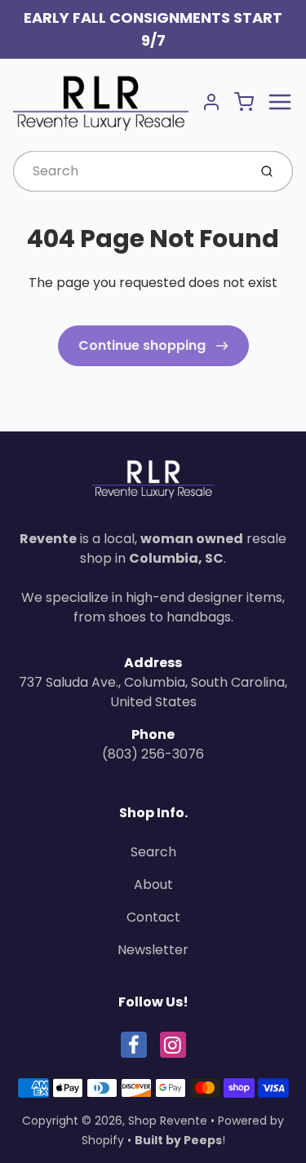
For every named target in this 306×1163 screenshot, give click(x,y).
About (153, 884)
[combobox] (129, 171)
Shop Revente (167, 1120)
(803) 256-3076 (153, 754)
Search (153, 851)
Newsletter (153, 949)
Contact (153, 917)
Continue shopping (143, 345)
